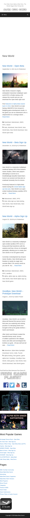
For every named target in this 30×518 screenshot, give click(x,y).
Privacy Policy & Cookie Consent (8, 494)
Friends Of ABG (4, 487)
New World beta (15, 204)
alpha (6, 276)
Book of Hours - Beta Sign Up (7, 450)
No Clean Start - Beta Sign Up (8, 441)
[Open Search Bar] (27, 14)
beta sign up (12, 201)
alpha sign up (13, 276)
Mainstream (15, 122)
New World (18, 127)
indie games (11, 361)
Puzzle (20, 353)
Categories (3, 485)
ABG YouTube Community (7, 470)
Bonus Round (3, 483)
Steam (8, 125)
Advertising (3, 474)
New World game (7, 281)
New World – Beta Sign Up (14, 142)
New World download (17, 130)
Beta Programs (4, 481)
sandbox (9, 273)
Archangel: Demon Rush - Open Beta (10, 439)
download (11, 127)
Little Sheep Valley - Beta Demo (8, 459)
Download (7, 122)
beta (5, 127)
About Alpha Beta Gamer (6, 472)
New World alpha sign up (18, 279)
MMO (21, 122)
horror (11, 353)
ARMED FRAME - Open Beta (8, 448)
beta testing (20, 201)
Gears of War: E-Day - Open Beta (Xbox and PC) (13, 443)
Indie (15, 353)
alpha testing (22, 276)
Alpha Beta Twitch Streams (7, 478)
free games (16, 355)
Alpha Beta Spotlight (18, 350)
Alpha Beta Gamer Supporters (8, 476)
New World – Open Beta (13, 66)
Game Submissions (5, 492)
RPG (4, 125)
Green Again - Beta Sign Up (7, 452)
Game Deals (3, 489)
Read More (6, 117)
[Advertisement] (15, 35)
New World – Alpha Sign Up (14, 216)
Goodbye (12, 358)
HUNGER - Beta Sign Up (6, 455)
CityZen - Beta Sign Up (6, 446)
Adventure (7, 350)
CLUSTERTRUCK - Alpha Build (8, 457)
